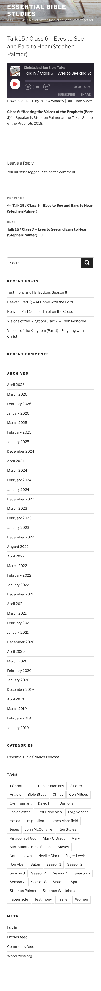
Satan (35, 864)
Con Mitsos (78, 794)
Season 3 (17, 873)
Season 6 (82, 873)
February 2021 (19, 623)
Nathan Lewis (21, 856)
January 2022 (18, 585)
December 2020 (20, 642)
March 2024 (17, 470)
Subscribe (66, 94)
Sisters (59, 882)
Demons (66, 803)
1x (37, 87)
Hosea (15, 821)
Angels (15, 794)
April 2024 (16, 461)
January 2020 (18, 680)
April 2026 (16, 385)
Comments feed (20, 947)
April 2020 (16, 652)
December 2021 (20, 594)
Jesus (14, 829)
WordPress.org (19, 956)
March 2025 (17, 423)
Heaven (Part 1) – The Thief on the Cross (40, 312)
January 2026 (18, 413)
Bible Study (37, 794)
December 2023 (20, 499)
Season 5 (60, 873)
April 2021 (15, 604)
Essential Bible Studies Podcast (33, 757)
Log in (12, 928)
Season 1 (53, 864)
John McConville (38, 829)
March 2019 (17, 709)
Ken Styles (67, 829)
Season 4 (39, 873)
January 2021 (18, 632)
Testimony (43, 899)
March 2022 (17, 566)
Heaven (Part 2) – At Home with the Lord (40, 302)
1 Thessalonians (51, 786)
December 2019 (20, 690)
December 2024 (20, 451)
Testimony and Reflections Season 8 (37, 292)
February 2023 (19, 518)
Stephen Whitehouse (60, 891)
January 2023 (18, 528)
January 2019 (18, 728)
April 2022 (15, 556)
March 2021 (17, 613)
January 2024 (18, 490)
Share (86, 94)
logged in (35, 172)
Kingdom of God (23, 838)
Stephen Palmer (23, 891)
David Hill (45, 803)
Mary (75, 838)
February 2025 (19, 432)
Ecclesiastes (20, 812)
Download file (18, 101)
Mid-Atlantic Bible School (31, 847)
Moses (63, 847)
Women (81, 899)
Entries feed (17, 937)
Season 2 (74, 864)
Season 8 (39, 882)
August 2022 (18, 547)
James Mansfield (64, 821)
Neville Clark (48, 856)
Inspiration (35, 821)
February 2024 (19, 480)
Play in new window (48, 101)
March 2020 (17, 661)
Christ (58, 794)
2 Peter (76, 786)
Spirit (75, 882)
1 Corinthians (20, 786)
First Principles (49, 812)
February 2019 (19, 718)
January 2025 (18, 442)
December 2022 (20, 537)
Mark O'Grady (54, 838)
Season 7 (17, 882)
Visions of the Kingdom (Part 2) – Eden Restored (46, 321)
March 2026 (17, 394)
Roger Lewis (75, 856)
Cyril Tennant (21, 803)
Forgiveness (78, 812)
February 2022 (19, 575)
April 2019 (15, 699)
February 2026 (19, 404)
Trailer (63, 899)
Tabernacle (19, 899)
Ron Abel (17, 864)
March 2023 (17, 508)
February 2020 (19, 671)
